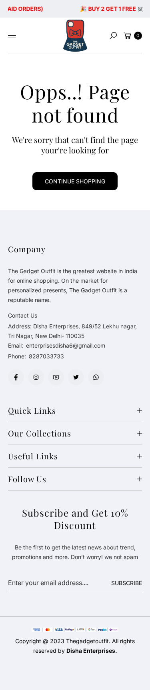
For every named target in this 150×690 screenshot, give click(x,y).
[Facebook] (16, 377)
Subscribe (126, 582)
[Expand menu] (12, 35)
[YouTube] (56, 377)
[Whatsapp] (96, 377)
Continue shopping (75, 181)
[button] (113, 35)
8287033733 (46, 356)
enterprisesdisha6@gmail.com (64, 345)
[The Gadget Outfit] (75, 36)
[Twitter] (76, 377)
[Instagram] (36, 377)
